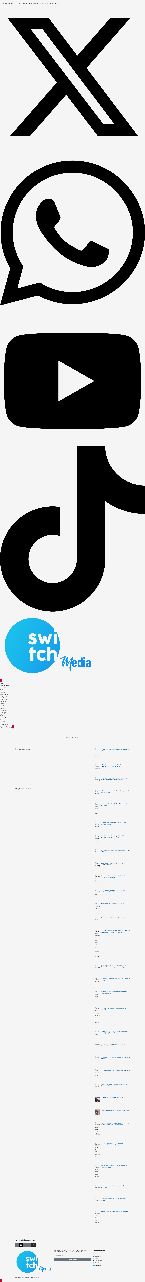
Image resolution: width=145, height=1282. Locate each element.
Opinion (4, 717)
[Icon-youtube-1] (25, 1245)
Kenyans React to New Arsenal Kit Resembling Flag (115, 917)
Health (2, 706)
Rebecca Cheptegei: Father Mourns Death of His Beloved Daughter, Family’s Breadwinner (114, 778)
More (1, 719)
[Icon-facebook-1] (17, 1245)
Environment (4, 694)
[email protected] (7, 3)
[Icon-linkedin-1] (29, 1245)
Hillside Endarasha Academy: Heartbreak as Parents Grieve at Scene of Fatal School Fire (115, 765)
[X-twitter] (21, 1245)
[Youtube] (72, 445)
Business (3, 690)
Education (3, 692)
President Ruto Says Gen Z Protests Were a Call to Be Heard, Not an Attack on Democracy (115, 1123)
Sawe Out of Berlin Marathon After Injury (112, 1097)
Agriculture (5, 697)
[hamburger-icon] (1, 680)
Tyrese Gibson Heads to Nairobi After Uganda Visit (115, 1110)
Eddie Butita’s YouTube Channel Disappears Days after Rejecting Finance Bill (114, 1032)
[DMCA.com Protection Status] (97, 1265)
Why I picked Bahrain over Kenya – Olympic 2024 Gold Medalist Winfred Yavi (114, 891)
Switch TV (5, 724)
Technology (3, 701)
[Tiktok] (72, 611)
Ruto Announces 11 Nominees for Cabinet (112, 903)
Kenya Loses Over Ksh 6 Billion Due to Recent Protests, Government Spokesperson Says (114, 966)
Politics (2, 704)
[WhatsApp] (72, 315)
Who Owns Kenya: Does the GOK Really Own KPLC (115, 1070)
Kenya (4, 713)
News (1, 683)
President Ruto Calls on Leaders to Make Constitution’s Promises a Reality (112, 1144)
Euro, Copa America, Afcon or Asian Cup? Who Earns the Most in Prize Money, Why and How (115, 931)
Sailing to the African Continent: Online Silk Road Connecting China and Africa (114, 1085)
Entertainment (4, 685)
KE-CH (4, 722)
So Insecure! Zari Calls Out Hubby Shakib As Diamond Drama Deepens (113, 876)
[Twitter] (72, 149)
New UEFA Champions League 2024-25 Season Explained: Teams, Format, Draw (114, 836)
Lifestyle (2, 715)
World (2, 708)
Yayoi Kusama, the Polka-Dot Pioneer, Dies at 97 (114, 1211)
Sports (4, 688)
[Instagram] (33, 1245)
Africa (4, 710)
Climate (4, 699)
